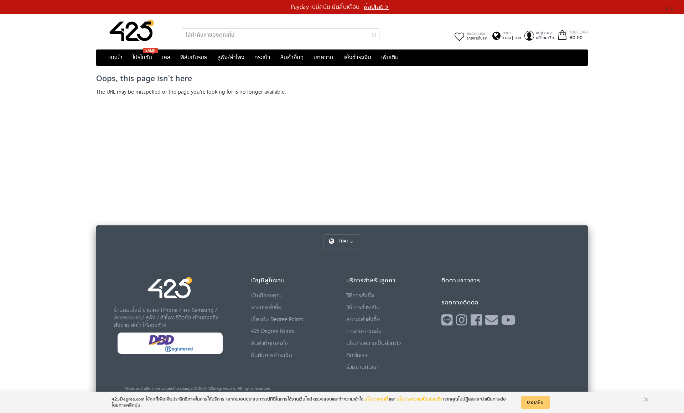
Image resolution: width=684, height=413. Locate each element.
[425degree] (131, 30)
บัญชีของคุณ (266, 295)
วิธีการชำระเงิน (363, 306)
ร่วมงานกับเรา (362, 366)
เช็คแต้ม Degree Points (277, 319)
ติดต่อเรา (356, 355)
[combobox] (280, 34)
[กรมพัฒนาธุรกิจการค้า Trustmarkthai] (170, 352)
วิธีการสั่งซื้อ (360, 295)
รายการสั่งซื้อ (266, 306)
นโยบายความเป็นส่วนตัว (373, 342)
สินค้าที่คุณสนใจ (269, 342)
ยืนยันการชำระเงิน (271, 355)
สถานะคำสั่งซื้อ (363, 319)
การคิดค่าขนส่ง (364, 330)
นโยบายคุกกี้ (376, 399)
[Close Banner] (674, 7)
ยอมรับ (535, 402)
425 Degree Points (272, 330)
